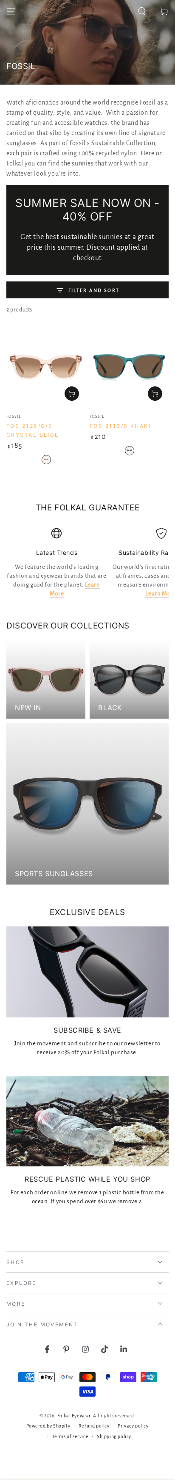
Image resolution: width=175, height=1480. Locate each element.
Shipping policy (114, 1436)
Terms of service (70, 1436)
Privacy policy (133, 1425)
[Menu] (11, 11)
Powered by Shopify (48, 1425)
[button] (142, 11)
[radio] (46, 459)
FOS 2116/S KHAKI (120, 426)
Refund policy (94, 1425)
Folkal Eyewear (73, 1415)
